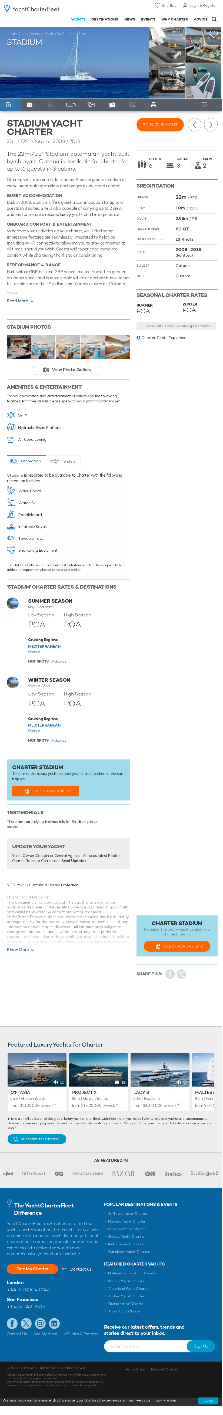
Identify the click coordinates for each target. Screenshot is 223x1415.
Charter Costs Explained (164, 337)
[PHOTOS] (31, 105)
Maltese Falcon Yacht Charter (132, 1273)
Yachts (78, 19)
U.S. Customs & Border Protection (50, 885)
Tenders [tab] (69, 461)
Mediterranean (44, 646)
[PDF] (155, 105)
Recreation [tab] (31, 461)
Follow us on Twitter (26, 1323)
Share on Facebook (170, 974)
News (129, 19)
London (15, 1282)
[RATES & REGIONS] (113, 105)
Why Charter (174, 19)
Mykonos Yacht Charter (127, 1244)
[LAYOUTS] (72, 105)
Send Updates (73, 860)
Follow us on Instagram (40, 1323)
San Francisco (22, 1299)
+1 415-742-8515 (26, 1307)
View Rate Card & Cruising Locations (178, 326)
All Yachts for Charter (39, 1138)
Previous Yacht (194, 124)
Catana (49, 161)
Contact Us (17, 1333)
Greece (34, 651)
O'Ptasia (20, 1092)
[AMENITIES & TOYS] (93, 105)
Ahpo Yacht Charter (124, 1311)
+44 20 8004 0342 (29, 1290)
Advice (201, 19)
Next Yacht (211, 124)
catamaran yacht (93, 153)
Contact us (80, 1269)
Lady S (141, 1092)
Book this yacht (160, 124)
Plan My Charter (32, 1269)
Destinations (104, 19)
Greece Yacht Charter (126, 1236)
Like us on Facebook (12, 1323)
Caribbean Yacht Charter (129, 1251)
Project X (84, 1092)
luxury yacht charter (78, 214)
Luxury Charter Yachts (24, 34)
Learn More (165, 1400)
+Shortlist (213, 34)
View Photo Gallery (72, 369)
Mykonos (58, 661)
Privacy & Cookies (164, 1369)
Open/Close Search (214, 19)
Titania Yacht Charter (125, 1303)
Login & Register (203, 5)
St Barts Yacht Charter (127, 1229)
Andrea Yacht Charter (126, 1296)
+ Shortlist (204, 105)
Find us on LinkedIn (54, 1323)
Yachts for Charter (59, 34)
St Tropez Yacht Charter (128, 1213)
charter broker (92, 773)
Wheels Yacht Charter (126, 1281)
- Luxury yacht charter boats (31, 10)
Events (148, 19)
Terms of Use (134, 1369)
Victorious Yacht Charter (128, 1288)
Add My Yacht (45, 1333)
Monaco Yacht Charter (127, 1221)
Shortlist (169, 5)
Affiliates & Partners (81, 1333)
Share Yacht (181, 974)
